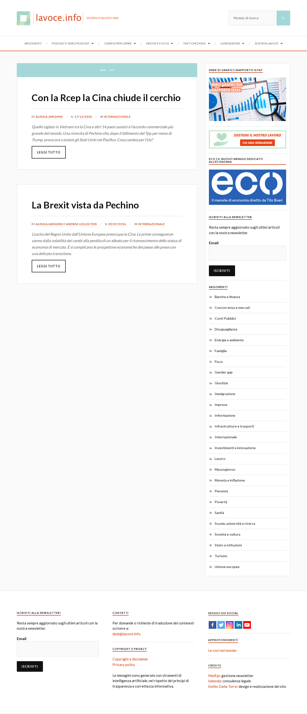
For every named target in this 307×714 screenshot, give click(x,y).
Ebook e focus (157, 43)
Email (213, 242)
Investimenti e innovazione (235, 448)
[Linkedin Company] (238, 625)
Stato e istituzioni (228, 545)
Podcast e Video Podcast (70, 43)
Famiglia (221, 351)
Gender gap (224, 372)
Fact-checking (194, 43)
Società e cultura (227, 534)
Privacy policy (123, 664)
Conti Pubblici (225, 318)
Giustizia (221, 383)
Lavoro (220, 459)
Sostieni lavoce (266, 43)
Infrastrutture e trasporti (234, 426)
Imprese (221, 405)
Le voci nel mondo (222, 650)
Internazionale (117, 116)
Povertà (221, 502)
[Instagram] (230, 625)
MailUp (214, 675)
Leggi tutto (48, 152)
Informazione (225, 415)
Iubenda (214, 681)
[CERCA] (283, 18)
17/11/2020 (83, 116)
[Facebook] (212, 625)
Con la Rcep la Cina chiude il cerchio (106, 97)
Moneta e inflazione (230, 480)
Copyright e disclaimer (130, 659)
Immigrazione (225, 394)
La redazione (230, 43)
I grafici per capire (118, 43)
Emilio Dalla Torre (222, 686)
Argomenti (32, 43)
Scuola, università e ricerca (235, 523)
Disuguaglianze (226, 329)
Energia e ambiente (229, 340)
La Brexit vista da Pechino (85, 204)
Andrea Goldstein (81, 224)
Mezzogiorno (225, 469)
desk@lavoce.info (126, 634)
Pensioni (221, 491)
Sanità (219, 513)
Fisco (219, 362)
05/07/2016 (117, 224)
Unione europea (227, 567)
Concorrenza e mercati (232, 307)
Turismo (221, 556)
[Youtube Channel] (247, 625)
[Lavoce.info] (52, 18)
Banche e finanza (227, 297)
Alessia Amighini (49, 116)
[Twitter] (221, 625)
